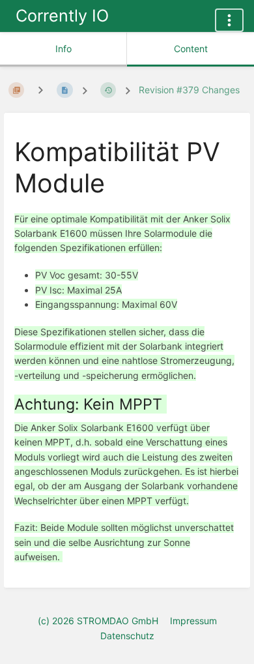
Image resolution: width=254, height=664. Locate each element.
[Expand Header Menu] (229, 20)
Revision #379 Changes (189, 89)
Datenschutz (127, 635)
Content (191, 48)
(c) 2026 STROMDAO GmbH (98, 620)
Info (63, 48)
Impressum (193, 620)
